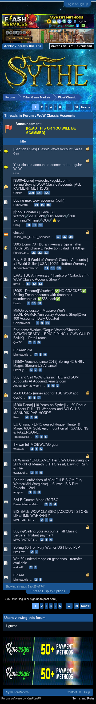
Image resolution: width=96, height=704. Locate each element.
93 (48, 204)
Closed (18, 575)
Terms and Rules (84, 698)
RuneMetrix (20, 204)
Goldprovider (21, 322)
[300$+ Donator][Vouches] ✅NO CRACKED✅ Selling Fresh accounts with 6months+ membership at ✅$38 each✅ (50, 295)
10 (33, 303)
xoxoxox (19, 449)
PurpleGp (19, 252)
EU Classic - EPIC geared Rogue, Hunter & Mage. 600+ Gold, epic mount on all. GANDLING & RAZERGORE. (51, 428)
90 (28, 225)
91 (36, 204)
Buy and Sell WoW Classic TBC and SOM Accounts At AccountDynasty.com (46, 379)
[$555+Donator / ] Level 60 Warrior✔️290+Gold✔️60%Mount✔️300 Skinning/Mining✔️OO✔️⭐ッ (44, 216)
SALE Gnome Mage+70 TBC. (36, 500)
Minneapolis (21, 354)
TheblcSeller (21, 436)
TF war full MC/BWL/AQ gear (35, 445)
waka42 (18, 567)
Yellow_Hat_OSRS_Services (31, 237)
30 (76, 107)
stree (16, 283)
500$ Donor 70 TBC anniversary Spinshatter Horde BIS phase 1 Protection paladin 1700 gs (49, 246)
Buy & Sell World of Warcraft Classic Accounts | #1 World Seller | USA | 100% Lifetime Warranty (50, 262)
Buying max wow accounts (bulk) (38, 200)
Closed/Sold (22, 350)
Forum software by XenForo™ (21, 698)
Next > (85, 107)
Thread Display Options (48, 591)
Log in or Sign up (77, 4)
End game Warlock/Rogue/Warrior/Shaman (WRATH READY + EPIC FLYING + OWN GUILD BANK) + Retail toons (51, 334)
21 (33, 252)
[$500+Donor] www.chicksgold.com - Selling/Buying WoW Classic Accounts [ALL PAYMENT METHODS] (47, 184)
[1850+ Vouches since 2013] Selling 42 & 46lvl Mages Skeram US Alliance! (49, 364)
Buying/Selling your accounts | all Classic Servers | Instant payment (45, 533)
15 (52, 268)
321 (39, 192)
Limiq (16, 225)
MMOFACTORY (23, 520)
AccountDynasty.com (27, 385)
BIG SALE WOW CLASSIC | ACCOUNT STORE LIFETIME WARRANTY (50, 514)
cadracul (19, 472)
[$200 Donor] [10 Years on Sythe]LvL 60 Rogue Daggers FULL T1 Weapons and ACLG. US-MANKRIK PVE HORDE (49, 409)
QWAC (17, 342)
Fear (16, 417)
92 (42, 204)
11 (28, 283)
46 (58, 237)
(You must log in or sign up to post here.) (31, 599)
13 (40, 283)
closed (18, 233)
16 (59, 268)
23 (46, 252)
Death (17, 303)
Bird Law (19, 551)
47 (64, 237)
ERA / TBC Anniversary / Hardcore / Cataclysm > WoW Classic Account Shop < (51, 277)
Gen (16, 153)
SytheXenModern (17, 692)
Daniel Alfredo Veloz (26, 504)
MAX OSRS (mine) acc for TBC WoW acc (45, 393)
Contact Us (74, 692)
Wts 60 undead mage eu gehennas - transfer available (47, 561)
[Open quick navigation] (90, 97)
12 (34, 283)
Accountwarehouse (25, 268)
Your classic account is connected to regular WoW (47, 167)
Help (87, 692)
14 (46, 268)
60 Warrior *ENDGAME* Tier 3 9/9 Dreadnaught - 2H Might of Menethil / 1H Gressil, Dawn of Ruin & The (51, 464)
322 (47, 192)
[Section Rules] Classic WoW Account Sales (47, 149)
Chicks (17, 192)
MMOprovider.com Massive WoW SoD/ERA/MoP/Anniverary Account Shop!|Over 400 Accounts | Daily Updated (49, 314)
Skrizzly (18, 370)
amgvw (18, 492)
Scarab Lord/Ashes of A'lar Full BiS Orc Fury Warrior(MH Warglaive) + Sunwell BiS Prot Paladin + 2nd (47, 484)
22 (40, 252)
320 (31, 192)
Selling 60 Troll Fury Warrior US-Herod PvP (46, 547)
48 (71, 237)
